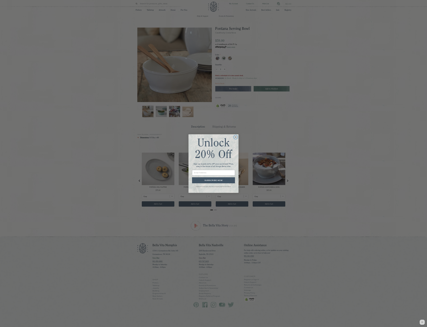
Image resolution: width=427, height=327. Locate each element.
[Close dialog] (236, 137)
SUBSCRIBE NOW (213, 180)
